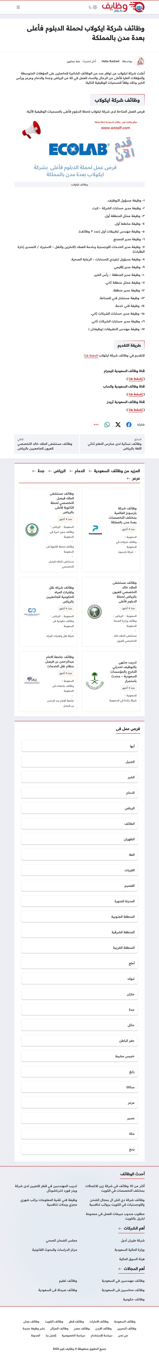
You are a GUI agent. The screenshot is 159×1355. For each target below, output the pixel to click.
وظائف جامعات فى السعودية (63, 688)
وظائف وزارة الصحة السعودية (125, 623)
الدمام (80, 470)
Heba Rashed (110, 61)
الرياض (60, 470)
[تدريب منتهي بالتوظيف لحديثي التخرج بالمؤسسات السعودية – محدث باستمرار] (111, 681)
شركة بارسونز (125, 551)
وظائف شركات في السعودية (126, 544)
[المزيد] (96, 425)
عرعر (136, 478)
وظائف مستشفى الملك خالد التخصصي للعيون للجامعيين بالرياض (44, 446)
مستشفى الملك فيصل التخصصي (61, 564)
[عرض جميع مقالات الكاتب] (140, 61)
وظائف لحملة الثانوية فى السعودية (60, 549)
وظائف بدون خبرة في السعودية (62, 534)
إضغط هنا (136, 379)
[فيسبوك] (128, 425)
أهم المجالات (134, 1268)
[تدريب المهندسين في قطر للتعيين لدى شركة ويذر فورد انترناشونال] (45, 1188)
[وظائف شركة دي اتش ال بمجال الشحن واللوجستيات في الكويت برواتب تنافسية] (113, 1202)
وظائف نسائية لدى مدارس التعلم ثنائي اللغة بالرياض (115, 446)
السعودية (101, 470)
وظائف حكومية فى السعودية (63, 623)
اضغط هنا (91, 355)
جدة (41, 470)
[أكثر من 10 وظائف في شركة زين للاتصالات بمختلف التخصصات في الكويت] (113, 1188)
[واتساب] (107, 425)
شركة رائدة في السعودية (123, 700)
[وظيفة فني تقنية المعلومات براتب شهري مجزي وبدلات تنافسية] (45, 1202)
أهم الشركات (134, 1228)
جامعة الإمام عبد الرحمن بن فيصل (60, 703)
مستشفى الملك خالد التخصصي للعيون (125, 638)
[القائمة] (18, 7)
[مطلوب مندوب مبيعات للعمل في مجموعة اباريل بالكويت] (113, 1216)
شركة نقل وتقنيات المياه (60, 635)
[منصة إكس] (117, 425)
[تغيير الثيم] (92, 7)
